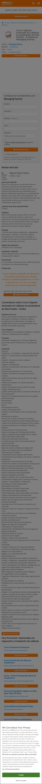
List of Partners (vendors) (10, 769)
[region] (21, 752)
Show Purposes (21, 780)
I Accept (21, 775)
